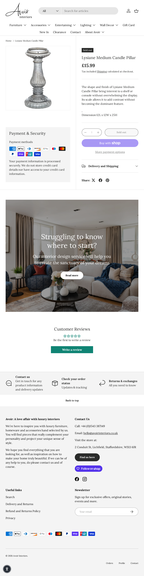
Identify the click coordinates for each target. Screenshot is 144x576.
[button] (136, 11)
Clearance (59, 32)
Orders (109, 563)
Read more (72, 275)
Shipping (102, 71)
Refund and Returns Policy (23, 511)
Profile (122, 563)
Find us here (87, 457)
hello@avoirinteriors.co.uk (100, 433)
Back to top (72, 400)
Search (10, 497)
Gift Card (129, 25)
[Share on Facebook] (100, 180)
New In (44, 32)
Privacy (10, 518)
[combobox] (78, 11)
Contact (75, 32)
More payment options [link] (110, 152)
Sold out (121, 132)
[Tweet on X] (93, 180)
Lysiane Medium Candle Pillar (29, 41)
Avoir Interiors (20, 555)
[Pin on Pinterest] (107, 180)
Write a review (72, 349)
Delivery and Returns (19, 504)
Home (9, 41)
